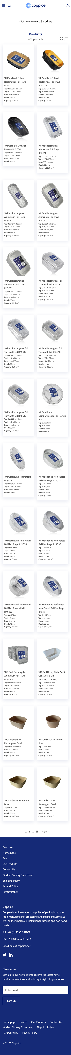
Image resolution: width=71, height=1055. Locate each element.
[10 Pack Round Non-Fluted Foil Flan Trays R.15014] (52, 459)
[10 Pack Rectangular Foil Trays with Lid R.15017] (18, 330)
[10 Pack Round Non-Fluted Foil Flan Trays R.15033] (52, 523)
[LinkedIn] (11, 955)
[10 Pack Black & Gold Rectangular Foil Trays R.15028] (52, 60)
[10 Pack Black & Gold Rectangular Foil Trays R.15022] (18, 60)
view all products (42, 21)
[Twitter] (4, 955)
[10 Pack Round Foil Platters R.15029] (18, 459)
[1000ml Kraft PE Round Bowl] (52, 722)
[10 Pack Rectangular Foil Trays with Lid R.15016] (52, 263)
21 (37, 831)
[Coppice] (35, 5)
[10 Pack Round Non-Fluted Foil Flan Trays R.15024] (18, 523)
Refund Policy (10, 886)
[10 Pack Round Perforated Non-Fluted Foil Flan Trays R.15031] (52, 587)
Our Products (10, 864)
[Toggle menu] (3, 5)
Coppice (16, 1043)
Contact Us (9, 869)
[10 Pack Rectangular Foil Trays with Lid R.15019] (18, 394)
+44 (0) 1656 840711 (18, 932)
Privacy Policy (10, 891)
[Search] (11, 5)
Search (6, 858)
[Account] (67, 5)
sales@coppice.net (20, 945)
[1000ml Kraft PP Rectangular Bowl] (52, 783)
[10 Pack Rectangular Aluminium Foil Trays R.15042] (18, 195)
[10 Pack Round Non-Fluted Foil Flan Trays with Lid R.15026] (18, 587)
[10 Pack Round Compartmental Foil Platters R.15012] (52, 394)
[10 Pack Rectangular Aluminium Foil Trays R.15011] (52, 128)
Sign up (11, 1000)
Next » (45, 831)
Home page (9, 852)
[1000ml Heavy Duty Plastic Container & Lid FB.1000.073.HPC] (52, 654)
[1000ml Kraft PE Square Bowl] (18, 783)
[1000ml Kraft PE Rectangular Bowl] (18, 722)
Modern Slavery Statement (18, 875)
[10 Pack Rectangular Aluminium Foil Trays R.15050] (52, 195)
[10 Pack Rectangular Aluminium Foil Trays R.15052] (18, 263)
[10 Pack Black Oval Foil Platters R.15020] (18, 128)
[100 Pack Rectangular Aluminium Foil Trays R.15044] (18, 654)
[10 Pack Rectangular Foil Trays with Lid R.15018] (52, 330)
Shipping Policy (11, 880)
